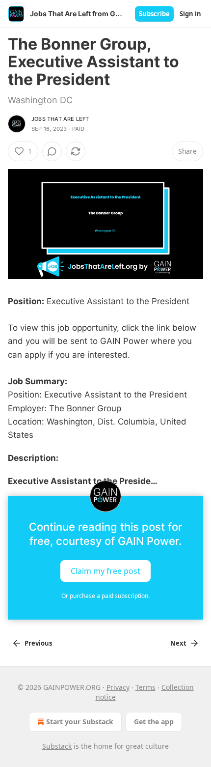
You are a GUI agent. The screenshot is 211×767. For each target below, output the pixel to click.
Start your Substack (79, 721)
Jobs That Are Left (60, 118)
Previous (38, 643)
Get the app (154, 721)
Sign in (190, 13)
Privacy (118, 687)
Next (178, 643)
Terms (145, 687)
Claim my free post (105, 570)
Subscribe (154, 13)
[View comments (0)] (52, 151)
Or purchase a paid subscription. (105, 596)
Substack (57, 746)
